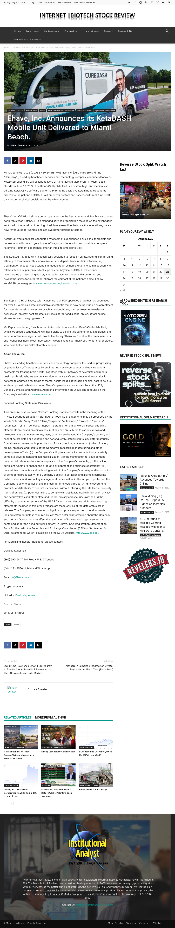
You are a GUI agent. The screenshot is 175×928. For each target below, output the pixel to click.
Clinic (42, 110)
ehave (16, 624)
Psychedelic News (84, 110)
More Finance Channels (26, 39)
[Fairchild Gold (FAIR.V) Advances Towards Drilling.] (128, 482)
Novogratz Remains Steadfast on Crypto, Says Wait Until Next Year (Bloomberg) (89, 667)
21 (154, 271)
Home (17, 31)
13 (147, 265)
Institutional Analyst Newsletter (61, 110)
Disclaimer (131, 923)
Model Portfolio (115, 923)
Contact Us (50, 2)
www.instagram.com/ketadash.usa (56, 283)
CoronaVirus (70, 31)
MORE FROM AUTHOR (50, 717)
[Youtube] (168, 2)
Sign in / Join (36, 2)
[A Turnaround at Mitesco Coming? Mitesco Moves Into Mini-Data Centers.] (21, 737)
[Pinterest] (22, 160)
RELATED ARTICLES (17, 717)
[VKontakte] (163, 2)
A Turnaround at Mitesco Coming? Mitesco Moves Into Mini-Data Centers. (19, 755)
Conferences (50, 31)
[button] (167, 31)
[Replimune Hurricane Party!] (96, 775)
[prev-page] (6, 803)
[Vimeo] (157, 2)
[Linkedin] (146, 2)
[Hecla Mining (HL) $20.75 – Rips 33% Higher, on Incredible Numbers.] (128, 502)
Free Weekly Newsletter (84, 2)
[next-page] (11, 803)
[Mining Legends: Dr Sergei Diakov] (58, 737)
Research (108, 31)
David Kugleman (25, 595)
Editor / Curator (17, 145)
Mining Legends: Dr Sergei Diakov (58, 751)
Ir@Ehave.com (20, 577)
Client (20, 110)
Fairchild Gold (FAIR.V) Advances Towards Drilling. (154, 479)
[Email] (38, 160)
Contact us (144, 923)
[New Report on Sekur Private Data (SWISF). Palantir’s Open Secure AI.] (58, 775)
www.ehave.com (41, 394)
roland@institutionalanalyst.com (94, 904)
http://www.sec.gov (87, 532)
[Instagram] (140, 2)
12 (139, 265)
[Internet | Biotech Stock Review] (87, 16)
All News (17, 47)
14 (154, 265)
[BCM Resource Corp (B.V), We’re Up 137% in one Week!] (96, 737)
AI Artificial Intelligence (14, 747)
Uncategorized (147, 488)
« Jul (122, 290)
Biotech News (32, 31)
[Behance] (129, 2)
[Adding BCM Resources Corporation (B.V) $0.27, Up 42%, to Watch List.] (21, 775)
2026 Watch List (86, 747)
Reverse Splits (125, 31)
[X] (151, 2)
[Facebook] (134, 2)
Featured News (64, 2)
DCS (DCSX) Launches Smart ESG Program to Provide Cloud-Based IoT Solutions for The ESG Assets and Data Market (28, 669)
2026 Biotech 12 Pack (89, 785)
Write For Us (158, 923)
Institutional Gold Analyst (52, 747)
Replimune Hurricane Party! (93, 789)
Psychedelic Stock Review (105, 110)
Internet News (92, 31)
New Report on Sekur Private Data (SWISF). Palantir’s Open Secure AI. (56, 793)
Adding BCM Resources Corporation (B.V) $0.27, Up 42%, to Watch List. (20, 793)
